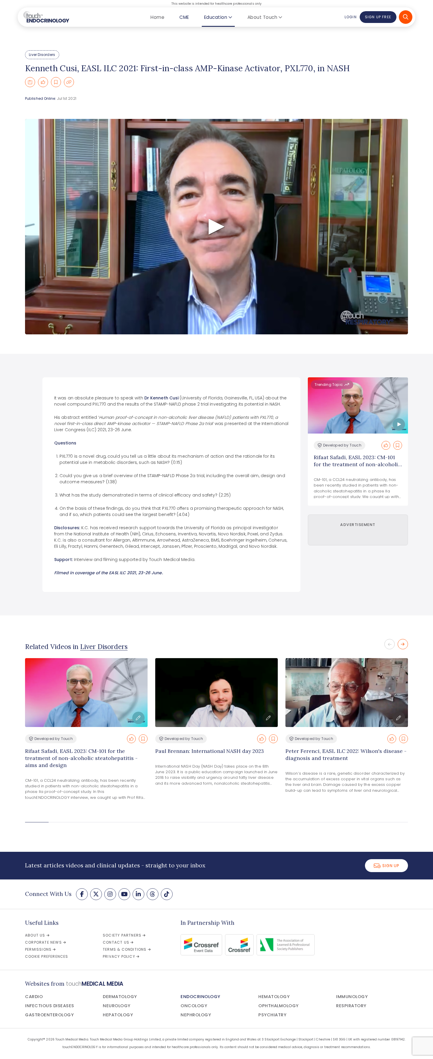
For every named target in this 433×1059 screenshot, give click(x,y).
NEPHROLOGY (196, 1015)
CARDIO (34, 997)
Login (350, 16)
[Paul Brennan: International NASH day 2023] (216, 692)
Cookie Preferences (46, 956)
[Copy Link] (69, 82)
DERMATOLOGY (120, 997)
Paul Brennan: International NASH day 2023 (209, 751)
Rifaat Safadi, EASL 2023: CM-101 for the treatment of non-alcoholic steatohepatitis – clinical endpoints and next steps (357, 468)
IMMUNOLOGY (352, 997)
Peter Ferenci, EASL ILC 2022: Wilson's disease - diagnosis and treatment (345, 754)
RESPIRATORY (351, 1006)
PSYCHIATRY (272, 1015)
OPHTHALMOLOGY (278, 1006)
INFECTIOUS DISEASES (49, 1006)
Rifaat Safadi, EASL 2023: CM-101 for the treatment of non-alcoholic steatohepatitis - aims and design (81, 758)
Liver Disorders (42, 54)
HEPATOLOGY (118, 1015)
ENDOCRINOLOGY (200, 997)
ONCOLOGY (194, 1006)
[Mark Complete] (43, 82)
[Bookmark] (56, 82)
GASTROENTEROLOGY (49, 1015)
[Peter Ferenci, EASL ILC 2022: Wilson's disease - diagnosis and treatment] (346, 692)
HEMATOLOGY (274, 997)
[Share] (30, 82)
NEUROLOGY (116, 1006)
